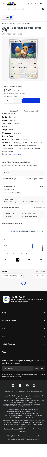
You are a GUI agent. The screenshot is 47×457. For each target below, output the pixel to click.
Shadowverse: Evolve (16, 155)
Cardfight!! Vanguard (10, 151)
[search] (21, 9)
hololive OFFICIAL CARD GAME (19, 160)
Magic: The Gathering (11, 142)
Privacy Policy (17, 123)
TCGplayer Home (29, 32)
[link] (11, 3)
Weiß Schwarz (25, 151)
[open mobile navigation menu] (3, 3)
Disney (41, 166)
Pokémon (14, 162)
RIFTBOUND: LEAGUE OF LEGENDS (16, 168)
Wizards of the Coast (23, 144)
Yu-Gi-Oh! (6, 146)
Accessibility (36, 182)
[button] (43, 9)
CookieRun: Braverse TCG (13, 175)
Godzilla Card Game (14, 157)
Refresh (14, 32)
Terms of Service (24, 182)
